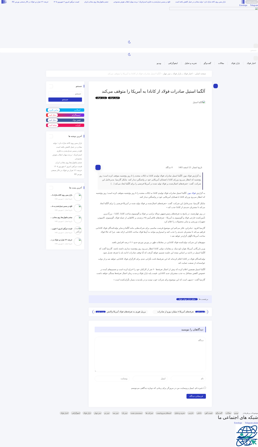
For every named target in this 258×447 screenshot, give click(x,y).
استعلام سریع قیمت (163, 413)
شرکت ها (149, 413)
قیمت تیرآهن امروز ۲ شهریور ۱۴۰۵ (84, 2)
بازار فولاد (235, 63)
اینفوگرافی (173, 63)
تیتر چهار (167, 74)
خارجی (190, 413)
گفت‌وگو (207, 63)
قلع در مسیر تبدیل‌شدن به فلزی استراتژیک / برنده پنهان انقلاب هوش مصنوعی (159, 2)
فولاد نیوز (192, 193)
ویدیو (159, 63)
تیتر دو (107, 413)
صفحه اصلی (200, 74)
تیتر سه (115, 413)
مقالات (221, 63)
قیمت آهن (208, 413)
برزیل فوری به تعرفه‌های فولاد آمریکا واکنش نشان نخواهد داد (126, 314)
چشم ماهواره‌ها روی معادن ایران (114, 2)
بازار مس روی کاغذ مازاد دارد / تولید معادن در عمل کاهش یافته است (218, 2)
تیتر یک (124, 413)
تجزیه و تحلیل (191, 63)
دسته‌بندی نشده (136, 413)
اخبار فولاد (251, 63)
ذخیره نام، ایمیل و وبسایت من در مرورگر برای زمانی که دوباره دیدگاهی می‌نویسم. (167, 388)
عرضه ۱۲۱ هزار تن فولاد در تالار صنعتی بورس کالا (47, 2)
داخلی (199, 413)
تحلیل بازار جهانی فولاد (187, 299)
